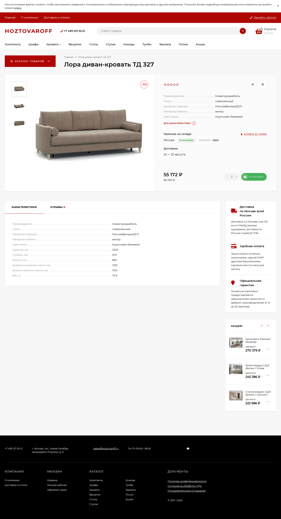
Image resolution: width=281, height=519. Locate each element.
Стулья (93, 504)
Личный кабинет (57, 485)
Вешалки (94, 494)
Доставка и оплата (57, 17)
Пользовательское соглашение (186, 490)
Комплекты (96, 480)
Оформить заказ (57, 489)
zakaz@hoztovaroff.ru (105, 448)
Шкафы (93, 485)
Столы (93, 499)
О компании (29, 17)
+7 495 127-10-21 (74, 31)
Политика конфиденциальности (187, 481)
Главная (10, 17)
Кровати (94, 489)
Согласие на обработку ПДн (185, 486)
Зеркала (131, 489)
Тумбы (129, 485)
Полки (129, 494)
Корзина (52, 480)
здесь (17, 7)
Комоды (130, 480)
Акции (129, 499)
